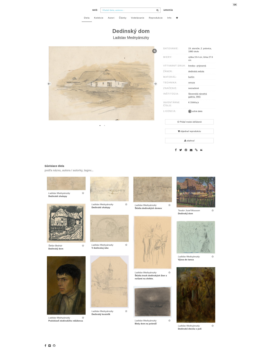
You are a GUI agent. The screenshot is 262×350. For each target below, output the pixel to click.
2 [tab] (104, 125)
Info (169, 18)
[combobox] (130, 10)
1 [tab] (99, 125)
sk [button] (235, 4)
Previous (49, 83)
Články (122, 18)
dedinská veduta (196, 71)
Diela (87, 18)
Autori (111, 18)
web (94, 10)
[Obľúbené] (177, 18)
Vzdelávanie (137, 18)
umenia (168, 10)
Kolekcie (98, 18)
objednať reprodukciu (190, 131)
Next (155, 83)
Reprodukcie (156, 18)
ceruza (191, 82)
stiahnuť (190, 140)
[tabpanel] (102, 84)
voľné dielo (196, 111)
